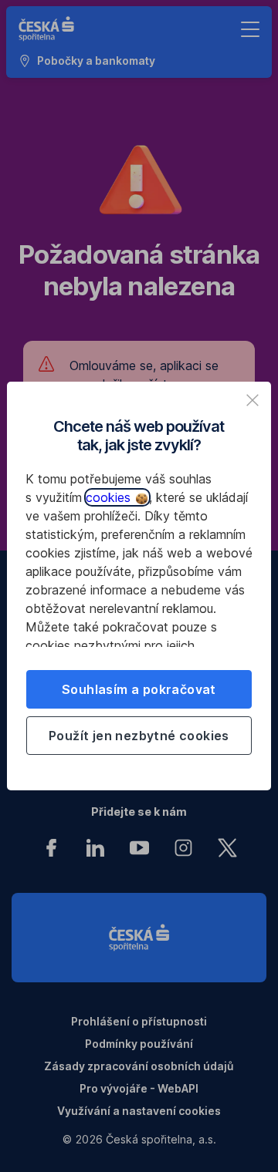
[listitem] (252, 400)
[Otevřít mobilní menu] (250, 29)
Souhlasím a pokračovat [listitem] (139, 689)
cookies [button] (110, 497)
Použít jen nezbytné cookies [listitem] (139, 735)
